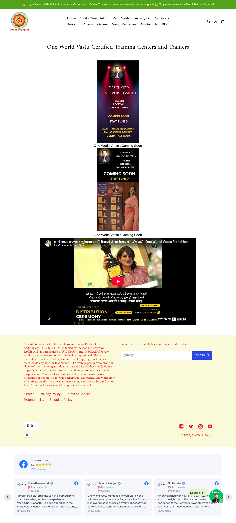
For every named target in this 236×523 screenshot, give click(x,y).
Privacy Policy (50, 394)
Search (29, 394)
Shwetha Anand (38, 483)
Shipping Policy (60, 399)
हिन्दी (30, 426)
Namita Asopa (107, 483)
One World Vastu (201, 435)
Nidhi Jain (174, 483)
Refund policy (34, 399)
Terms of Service (78, 394)
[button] (24, 511)
